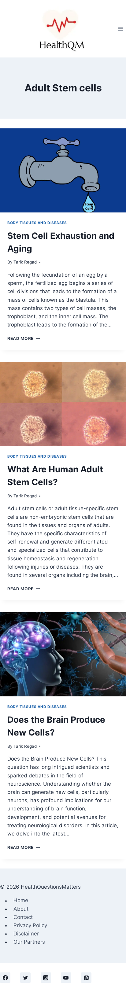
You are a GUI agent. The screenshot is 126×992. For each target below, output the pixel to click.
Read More (23, 338)
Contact (23, 917)
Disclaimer (26, 934)
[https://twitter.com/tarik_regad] (25, 977)
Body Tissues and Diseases (37, 222)
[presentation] (63, 170)
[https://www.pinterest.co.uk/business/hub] (86, 977)
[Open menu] (120, 28)
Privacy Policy (30, 925)
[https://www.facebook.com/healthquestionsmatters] (5, 977)
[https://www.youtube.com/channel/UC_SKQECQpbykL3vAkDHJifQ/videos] (66, 977)
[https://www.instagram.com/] (46, 977)
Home (20, 901)
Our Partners (29, 942)
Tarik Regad (25, 262)
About (20, 909)
